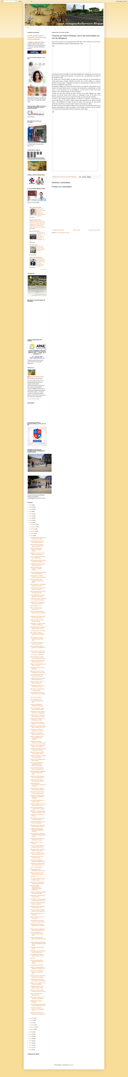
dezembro (33, 524)
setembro (33, 531)
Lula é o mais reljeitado (36, 867)
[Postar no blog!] (85, 177)
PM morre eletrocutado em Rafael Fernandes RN (37, 545)
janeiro (32, 1029)
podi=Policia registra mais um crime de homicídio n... (37, 822)
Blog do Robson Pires (35, 220)
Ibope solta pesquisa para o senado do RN (37, 801)
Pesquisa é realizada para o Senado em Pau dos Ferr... (37, 968)
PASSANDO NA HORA (35, 207)
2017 (30, 1032)
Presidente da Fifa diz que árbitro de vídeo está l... (37, 987)
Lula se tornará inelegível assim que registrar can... (37, 768)
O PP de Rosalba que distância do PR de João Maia (38, 892)
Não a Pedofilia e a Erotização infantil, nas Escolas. (38, 585)
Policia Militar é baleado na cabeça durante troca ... (37, 643)
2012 (30, 1043)
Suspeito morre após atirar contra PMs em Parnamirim (37, 980)
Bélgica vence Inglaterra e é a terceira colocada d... (37, 983)
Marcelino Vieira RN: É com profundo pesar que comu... (38, 671)
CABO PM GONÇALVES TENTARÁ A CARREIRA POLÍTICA (37, 830)
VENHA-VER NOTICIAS (35, 257)
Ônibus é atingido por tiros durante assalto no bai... (37, 873)
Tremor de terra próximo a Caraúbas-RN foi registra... (37, 808)
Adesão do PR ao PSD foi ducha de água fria (36, 682)
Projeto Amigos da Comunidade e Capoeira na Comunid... (38, 785)
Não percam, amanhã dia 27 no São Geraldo (37, 689)
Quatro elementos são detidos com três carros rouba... (38, 976)
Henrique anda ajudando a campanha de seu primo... (37, 883)
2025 (30, 507)
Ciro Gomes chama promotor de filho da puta (37, 879)
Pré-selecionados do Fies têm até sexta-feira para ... (37, 592)
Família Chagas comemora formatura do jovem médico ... (38, 613)
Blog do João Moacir (34, 231)
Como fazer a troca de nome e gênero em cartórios (38, 588)
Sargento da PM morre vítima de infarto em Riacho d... (37, 617)
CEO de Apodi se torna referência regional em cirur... (36, 701)
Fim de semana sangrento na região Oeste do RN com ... (37, 929)
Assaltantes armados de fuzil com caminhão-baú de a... (37, 864)
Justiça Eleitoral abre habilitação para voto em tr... (38, 870)
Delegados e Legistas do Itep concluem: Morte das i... (37, 624)
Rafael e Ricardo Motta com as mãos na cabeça (38, 664)
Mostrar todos (43, 269)
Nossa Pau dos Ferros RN (36, 376)
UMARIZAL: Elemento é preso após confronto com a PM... (38, 726)
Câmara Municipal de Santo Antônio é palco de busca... (37, 910)
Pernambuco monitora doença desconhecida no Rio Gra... (38, 900)
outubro (32, 529)
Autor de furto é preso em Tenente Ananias (36, 857)
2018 (30, 522)
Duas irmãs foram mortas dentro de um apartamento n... (37, 648)
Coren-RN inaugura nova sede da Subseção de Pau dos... (38, 1005)
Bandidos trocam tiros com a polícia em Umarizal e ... (37, 553)
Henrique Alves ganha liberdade (36, 1001)
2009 (30, 1049)
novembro (33, 526)
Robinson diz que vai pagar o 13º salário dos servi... (37, 907)
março (32, 1025)
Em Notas (32, 958)
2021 (30, 516)
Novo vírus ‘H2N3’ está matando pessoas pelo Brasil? (36, 581)
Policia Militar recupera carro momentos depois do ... (37, 818)
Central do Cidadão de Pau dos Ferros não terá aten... (37, 853)
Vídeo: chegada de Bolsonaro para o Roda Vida (37, 557)
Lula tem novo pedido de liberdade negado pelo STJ (38, 860)
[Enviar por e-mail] (83, 177)
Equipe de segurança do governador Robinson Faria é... (38, 939)
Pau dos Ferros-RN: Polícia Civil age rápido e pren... (37, 792)
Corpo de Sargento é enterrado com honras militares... (38, 573)
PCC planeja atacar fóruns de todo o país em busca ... (37, 675)
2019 (30, 520)
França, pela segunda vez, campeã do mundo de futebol (37, 962)
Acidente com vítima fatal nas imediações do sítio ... (37, 719)
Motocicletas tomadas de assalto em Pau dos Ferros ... (37, 1014)
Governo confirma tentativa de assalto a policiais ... (38, 903)
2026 (30, 505)
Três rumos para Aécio (36, 697)
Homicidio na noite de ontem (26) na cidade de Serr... (37, 661)
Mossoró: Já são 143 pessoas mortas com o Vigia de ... (37, 745)
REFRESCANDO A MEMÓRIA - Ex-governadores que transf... (38, 773)
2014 (30, 1038)
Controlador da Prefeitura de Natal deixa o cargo (37, 839)
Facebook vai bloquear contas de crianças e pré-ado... (38, 749)
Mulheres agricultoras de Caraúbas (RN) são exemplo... (36, 738)
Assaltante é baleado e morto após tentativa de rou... (37, 679)
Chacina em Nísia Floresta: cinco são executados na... (37, 777)
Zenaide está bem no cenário (37, 630)
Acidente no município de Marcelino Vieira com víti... (37, 733)
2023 (30, 511)
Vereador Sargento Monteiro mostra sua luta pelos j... (37, 846)
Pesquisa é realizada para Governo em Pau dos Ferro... (37, 972)
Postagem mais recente (58, 230)
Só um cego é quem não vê (37, 654)
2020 (30, 518)
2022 (30, 514)
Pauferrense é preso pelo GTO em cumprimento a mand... (38, 599)
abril (31, 1022)
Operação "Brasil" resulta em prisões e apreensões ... (37, 850)
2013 (30, 1041)
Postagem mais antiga (94, 230)
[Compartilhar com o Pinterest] (90, 177)
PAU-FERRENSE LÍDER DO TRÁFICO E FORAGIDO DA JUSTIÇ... (38, 835)
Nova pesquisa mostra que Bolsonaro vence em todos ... (37, 694)
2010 (30, 1047)
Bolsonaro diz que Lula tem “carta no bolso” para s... (37, 752)
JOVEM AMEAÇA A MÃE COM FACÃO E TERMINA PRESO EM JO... (38, 944)
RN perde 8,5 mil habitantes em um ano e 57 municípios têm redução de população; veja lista (37, 237)
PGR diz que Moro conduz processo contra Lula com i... (38, 990)
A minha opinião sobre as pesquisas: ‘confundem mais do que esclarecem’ (36, 37)
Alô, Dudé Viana (33, 245)
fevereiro (32, 1027)
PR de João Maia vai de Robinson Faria (36, 994)
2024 (30, 509)
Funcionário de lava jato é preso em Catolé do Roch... (38, 921)
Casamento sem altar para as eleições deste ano (37, 564)
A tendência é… (34, 876)
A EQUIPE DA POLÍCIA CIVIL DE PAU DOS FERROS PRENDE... (37, 797)
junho (32, 1018)
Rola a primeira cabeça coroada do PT (36, 608)
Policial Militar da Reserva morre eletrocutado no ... (37, 541)
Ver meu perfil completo (33, 398)
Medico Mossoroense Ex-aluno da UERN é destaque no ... (38, 561)
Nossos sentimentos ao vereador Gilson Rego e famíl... (37, 934)
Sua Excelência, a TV (35, 605)
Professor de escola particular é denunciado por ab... (37, 951)
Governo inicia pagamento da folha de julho (37, 760)
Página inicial (76, 230)
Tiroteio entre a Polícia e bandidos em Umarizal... (37, 730)
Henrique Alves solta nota (36, 965)
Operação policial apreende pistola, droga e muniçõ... (37, 826)
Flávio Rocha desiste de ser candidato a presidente (37, 998)
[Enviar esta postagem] (80, 176)
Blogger (71, 1065)
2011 (30, 1045)
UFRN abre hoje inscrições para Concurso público (37, 780)
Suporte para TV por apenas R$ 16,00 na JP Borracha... (37, 712)
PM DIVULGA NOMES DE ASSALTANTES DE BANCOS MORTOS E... (36, 764)
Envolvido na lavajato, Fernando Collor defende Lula (37, 1009)
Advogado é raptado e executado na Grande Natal (38, 742)
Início (27, 27)
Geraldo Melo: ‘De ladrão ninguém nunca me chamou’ (38, 576)
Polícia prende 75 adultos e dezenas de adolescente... (37, 602)
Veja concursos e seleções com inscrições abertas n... (37, 789)
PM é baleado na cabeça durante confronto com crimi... (36, 639)
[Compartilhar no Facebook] (88, 177)
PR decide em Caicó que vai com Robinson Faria (37, 686)
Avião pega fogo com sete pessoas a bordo (36, 620)
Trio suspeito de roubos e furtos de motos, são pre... (37, 955)
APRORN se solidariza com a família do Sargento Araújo (37, 811)
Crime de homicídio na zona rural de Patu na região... (37, 708)
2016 (30, 1034)
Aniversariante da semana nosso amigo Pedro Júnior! (37, 657)
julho (31, 535)
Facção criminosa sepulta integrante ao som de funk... (38, 723)
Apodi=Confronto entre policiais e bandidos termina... (36, 550)
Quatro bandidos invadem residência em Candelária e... (37, 925)
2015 (30, 1036)
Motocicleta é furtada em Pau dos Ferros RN (37, 896)
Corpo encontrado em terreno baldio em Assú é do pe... (37, 627)
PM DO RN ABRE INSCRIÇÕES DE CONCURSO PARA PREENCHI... (36, 887)
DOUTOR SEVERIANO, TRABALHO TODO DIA (36, 705)
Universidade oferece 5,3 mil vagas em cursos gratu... (37, 595)
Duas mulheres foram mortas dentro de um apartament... (37, 651)
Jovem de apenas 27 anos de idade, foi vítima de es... (37, 804)
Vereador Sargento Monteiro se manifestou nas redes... (38, 538)
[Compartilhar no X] (86, 177)
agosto (32, 533)
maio (31, 1020)
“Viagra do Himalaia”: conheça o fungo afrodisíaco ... (38, 756)
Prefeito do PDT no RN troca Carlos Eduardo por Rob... (37, 716)
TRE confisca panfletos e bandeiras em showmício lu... (37, 634)
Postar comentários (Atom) (63, 232)
